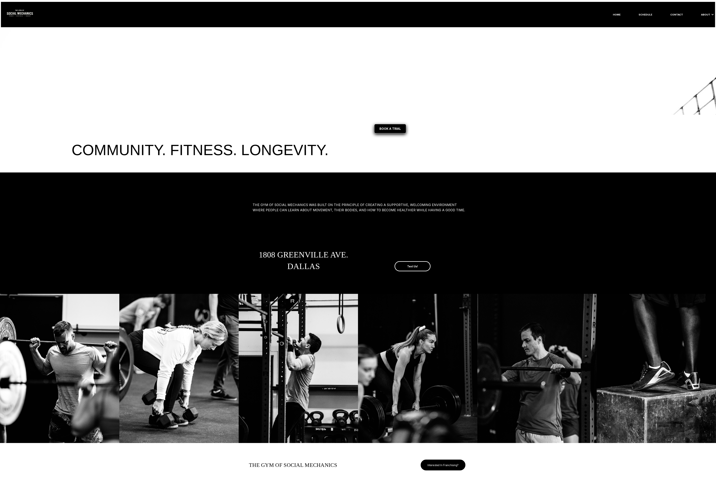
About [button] (706, 14)
